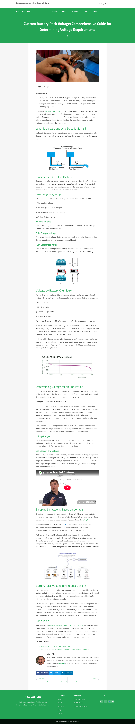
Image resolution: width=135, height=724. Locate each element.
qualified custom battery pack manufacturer (66, 625)
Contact (95, 11)
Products (75, 11)
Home (54, 11)
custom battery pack (53, 111)
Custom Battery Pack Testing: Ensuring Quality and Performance (64, 649)
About (64, 11)
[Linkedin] (101, 701)
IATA (62, 524)
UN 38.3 (86, 520)
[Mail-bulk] (112, 701)
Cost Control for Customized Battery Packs (55, 646)
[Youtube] (109, 701)
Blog (85, 11)
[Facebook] (105, 701)
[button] (96, 87)
